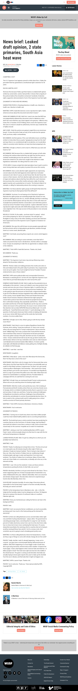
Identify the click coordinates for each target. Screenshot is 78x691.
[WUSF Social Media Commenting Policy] (58, 619)
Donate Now (39, 648)
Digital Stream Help (48, 680)
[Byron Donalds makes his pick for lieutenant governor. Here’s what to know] (57, 118)
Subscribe (39, 25)
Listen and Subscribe (63, 58)
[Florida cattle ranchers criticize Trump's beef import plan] (57, 88)
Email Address (58, 200)
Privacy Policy (63, 673)
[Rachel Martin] (6, 586)
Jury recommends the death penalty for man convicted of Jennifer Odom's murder (68, 76)
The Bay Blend (63, 52)
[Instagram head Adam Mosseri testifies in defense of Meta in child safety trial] (57, 138)
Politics (64, 115)
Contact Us (30, 663)
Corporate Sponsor (64, 663)
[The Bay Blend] (63, 42)
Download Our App (64, 666)
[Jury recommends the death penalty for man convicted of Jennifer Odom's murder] (57, 73)
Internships (46, 659)
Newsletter (30, 666)
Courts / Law (65, 70)
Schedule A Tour (64, 680)
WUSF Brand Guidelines (65, 677)
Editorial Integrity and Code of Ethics (21, 626)
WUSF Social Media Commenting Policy (58, 626)
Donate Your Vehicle (65, 659)
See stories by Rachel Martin (20, 588)
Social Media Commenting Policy (34, 674)
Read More (21, 630)
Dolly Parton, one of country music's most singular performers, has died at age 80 (68, 166)
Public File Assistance (49, 674)
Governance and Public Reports (49, 667)
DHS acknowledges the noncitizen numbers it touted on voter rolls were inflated (68, 179)
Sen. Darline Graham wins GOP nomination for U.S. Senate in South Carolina (68, 153)
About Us (30, 659)
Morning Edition (12, 571)
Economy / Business (67, 85)
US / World (22, 571)
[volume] (8, 7)
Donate (71, 2)
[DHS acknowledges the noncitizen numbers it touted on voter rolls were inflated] (57, 178)
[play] (4, 8)
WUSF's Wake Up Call (39, 17)
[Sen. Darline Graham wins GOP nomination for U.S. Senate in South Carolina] (57, 152)
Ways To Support (64, 670)
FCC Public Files (47, 670)
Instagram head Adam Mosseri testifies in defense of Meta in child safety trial (68, 140)
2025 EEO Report (48, 677)
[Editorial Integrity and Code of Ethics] (21, 619)
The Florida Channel (48, 663)
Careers (29, 678)
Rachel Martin (11, 64)
